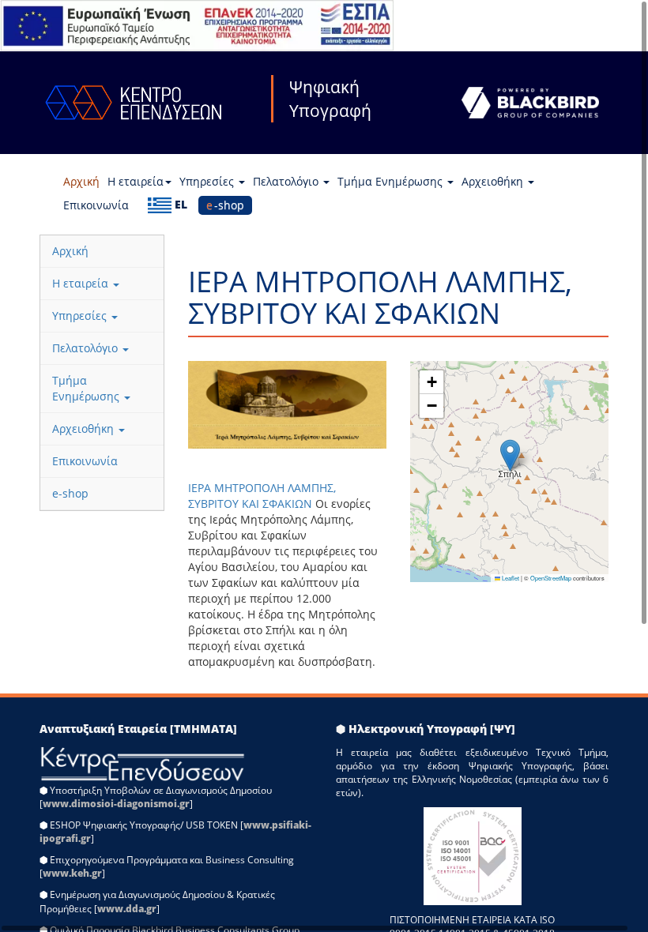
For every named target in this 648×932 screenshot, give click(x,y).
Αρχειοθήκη (494, 181)
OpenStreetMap (550, 577)
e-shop (225, 204)
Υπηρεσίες (208, 181)
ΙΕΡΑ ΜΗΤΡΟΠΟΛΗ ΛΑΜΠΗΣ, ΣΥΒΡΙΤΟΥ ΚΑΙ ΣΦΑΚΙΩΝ (262, 495)
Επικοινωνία (96, 204)
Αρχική (81, 181)
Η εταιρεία (135, 181)
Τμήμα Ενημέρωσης (391, 181)
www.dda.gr (126, 908)
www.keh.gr (72, 873)
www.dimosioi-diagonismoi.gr (116, 803)
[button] (510, 455)
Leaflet (509, 577)
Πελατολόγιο (287, 181)
